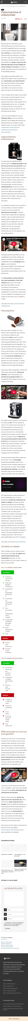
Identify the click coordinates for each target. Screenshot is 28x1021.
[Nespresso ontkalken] (7, 845)
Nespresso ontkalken (7, 854)
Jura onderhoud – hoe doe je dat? (19, 855)
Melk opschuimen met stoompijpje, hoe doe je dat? (7, 871)
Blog (11, 6)
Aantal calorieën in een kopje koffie (10, 948)
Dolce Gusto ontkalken (7, 946)
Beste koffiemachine (7, 942)
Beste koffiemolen (6, 943)
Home (8, 6)
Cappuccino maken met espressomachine (20, 869)
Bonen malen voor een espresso (12, 1006)
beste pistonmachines (18, 542)
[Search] (25, 2)
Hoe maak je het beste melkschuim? (13, 1004)
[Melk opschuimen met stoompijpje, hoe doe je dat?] (7, 861)
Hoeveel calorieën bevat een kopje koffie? (13, 1009)
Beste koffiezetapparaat (10, 988)
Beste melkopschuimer (7, 945)
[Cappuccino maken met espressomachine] (20, 861)
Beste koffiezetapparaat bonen (12, 993)
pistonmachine (15, 830)
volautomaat (5, 830)
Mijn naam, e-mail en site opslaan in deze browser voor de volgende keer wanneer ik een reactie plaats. (14, 924)
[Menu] (2, 2)
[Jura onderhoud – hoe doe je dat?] (20, 845)
